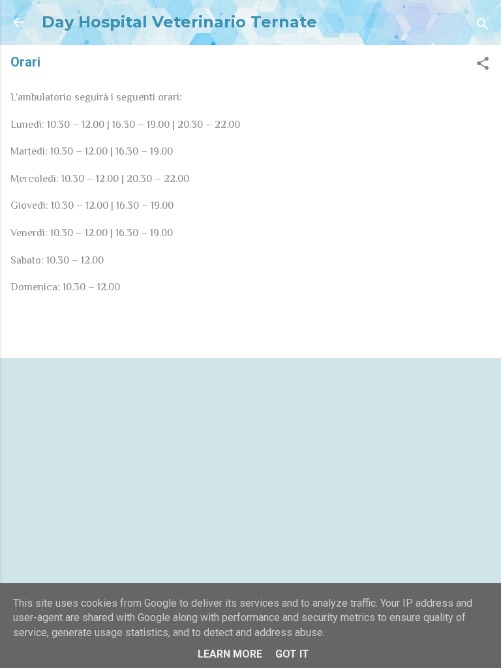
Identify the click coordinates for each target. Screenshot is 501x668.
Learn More (230, 654)
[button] (483, 65)
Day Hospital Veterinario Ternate (179, 21)
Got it (292, 654)
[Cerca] (483, 26)
